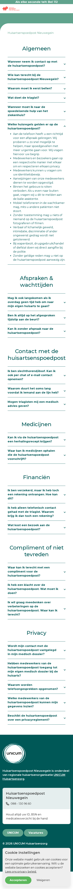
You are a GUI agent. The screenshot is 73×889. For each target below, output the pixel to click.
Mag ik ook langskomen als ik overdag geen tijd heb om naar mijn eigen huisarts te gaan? (31, 302)
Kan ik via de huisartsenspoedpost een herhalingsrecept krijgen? (33, 439)
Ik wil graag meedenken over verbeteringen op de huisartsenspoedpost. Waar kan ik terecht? (32, 608)
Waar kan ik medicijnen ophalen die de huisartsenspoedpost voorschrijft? (31, 454)
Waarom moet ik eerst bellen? (30, 88)
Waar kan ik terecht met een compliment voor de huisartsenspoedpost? (29, 571)
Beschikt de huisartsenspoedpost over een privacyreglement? (32, 717)
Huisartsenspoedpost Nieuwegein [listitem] (31, 33)
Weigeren (43, 880)
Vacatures (36, 832)
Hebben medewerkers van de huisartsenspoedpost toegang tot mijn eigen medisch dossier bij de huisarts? (33, 669)
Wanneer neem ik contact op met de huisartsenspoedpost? (32, 63)
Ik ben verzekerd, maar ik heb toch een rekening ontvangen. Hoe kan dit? (33, 494)
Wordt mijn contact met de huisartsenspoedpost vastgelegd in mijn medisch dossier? (32, 650)
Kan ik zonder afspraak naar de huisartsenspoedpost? (30, 330)
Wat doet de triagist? (23, 97)
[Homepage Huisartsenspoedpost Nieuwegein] (36, 753)
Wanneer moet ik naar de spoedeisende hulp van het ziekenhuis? (28, 111)
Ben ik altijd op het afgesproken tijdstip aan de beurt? (31, 317)
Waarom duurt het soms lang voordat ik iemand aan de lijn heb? (33, 390)
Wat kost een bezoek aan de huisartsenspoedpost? (29, 527)
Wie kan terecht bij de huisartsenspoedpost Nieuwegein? (33, 77)
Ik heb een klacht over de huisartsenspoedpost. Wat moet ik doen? (33, 589)
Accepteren (18, 880)
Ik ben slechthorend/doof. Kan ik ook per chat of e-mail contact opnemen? (32, 375)
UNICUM (13, 832)
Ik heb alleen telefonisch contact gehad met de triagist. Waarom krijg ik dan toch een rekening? (32, 511)
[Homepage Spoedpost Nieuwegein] (11, 9)
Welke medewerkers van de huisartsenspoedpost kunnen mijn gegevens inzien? (33, 702)
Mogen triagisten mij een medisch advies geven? (33, 404)
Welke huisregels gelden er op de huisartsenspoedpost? (33, 126)
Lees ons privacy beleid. (21, 871)
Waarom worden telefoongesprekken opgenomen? (33, 687)
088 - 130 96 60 (21, 803)
